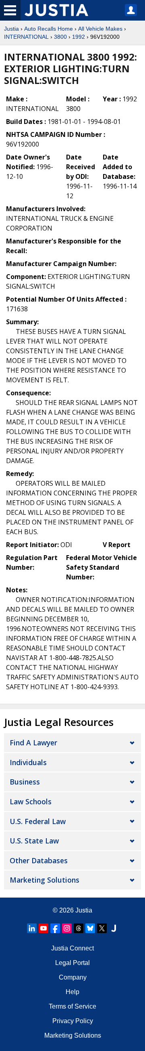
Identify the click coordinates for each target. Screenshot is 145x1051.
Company (73, 977)
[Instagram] (67, 928)
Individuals (28, 762)
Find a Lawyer (33, 742)
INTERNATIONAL (26, 37)
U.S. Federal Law (38, 821)
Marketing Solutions (44, 880)
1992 (78, 37)
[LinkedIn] (32, 928)
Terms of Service (72, 1006)
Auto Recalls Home (48, 28)
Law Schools (31, 801)
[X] (102, 928)
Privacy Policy (72, 1020)
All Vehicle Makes (100, 28)
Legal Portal (72, 962)
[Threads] (78, 928)
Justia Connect (72, 948)
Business (25, 782)
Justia (11, 28)
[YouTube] (43, 928)
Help (72, 991)
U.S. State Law (34, 840)
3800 (60, 37)
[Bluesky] (90, 928)
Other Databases (39, 860)
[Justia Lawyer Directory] (113, 928)
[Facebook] (55, 928)
